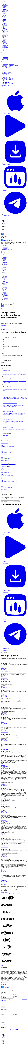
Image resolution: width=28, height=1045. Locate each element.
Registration (3, 85)
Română (5, 25)
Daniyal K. (3, 834)
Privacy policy (6, 80)
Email (14, 994)
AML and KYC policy (8, 79)
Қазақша (5, 36)
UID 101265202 (4, 749)
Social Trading (6, 67)
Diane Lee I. (3, 739)
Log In (7, 85)
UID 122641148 (4, 679)
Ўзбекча (5, 46)
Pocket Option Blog (7, 73)
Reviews (5, 76)
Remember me (5, 1015)
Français (5, 11)
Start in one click (4, 329)
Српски (5, 24)
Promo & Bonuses (7, 66)
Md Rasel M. (3, 820)
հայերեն (5, 47)
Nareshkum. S (4, 784)
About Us (5, 248)
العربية (4, 15)
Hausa (4, 41)
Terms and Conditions (8, 78)
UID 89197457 (4, 696)
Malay (4, 16)
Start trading (5, 435)
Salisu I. (2, 703)
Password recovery (5, 1024)
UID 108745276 (4, 812)
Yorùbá (4, 39)
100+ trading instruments (8, 64)
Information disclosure (8, 83)
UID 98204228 (4, 856)
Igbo (4, 40)
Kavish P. (3, 765)
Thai (4, 12)
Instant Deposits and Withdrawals (10, 65)
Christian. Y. (3, 730)
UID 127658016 (4, 723)
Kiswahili (5, 34)
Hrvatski (5, 26)
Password (15, 996)
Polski (4, 9)
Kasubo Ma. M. (4, 668)
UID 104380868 (4, 847)
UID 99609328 (4, 669)
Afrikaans (5, 42)
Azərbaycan (5, 45)
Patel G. (2, 722)
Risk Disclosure (4, 984)
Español (5, 6)
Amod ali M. (3, 713)
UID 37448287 (4, 714)
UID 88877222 (4, 785)
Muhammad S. (4, 880)
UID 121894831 (4, 740)
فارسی (4, 23)
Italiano (4, 7)
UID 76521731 (4, 881)
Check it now (16, 501)
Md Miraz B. (3, 855)
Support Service (6, 77)
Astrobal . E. (3, 811)
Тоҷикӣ (5, 43)
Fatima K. (3, 686)
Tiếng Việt (5, 13)
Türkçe (4, 19)
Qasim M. (3, 870)
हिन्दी (4, 28)
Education (5, 59)
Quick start (5, 58)
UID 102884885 (4, 766)
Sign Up (2, 1007)
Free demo (5, 57)
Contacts (5, 74)
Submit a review (4, 892)
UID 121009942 (4, 732)
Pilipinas (5, 32)
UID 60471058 (4, 687)
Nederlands (5, 37)
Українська (5, 31)
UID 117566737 (4, 871)
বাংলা (4, 30)
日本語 (5, 20)
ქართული (5, 48)
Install (2, 238)
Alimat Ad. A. (4, 678)
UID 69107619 (4, 804)
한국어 (5, 21)
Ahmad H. (3, 748)
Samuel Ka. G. (4, 695)
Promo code (16, 997)
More (2, 965)
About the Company (7, 72)
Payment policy (6, 82)
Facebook (12, 1011)
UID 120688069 (4, 836)
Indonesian (5, 10)
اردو (4, 50)
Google (16, 1011)
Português (5, 5)
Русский (5, 4)
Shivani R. (3, 845)
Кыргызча (5, 35)
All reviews (3, 884)
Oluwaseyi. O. (4, 802)
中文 (4, 17)
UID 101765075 (4, 821)
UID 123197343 (4, 705)
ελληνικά (5, 29)
